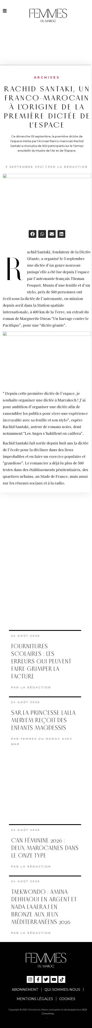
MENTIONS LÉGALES (35, 999)
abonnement (25, 990)
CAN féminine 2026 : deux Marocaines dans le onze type (45, 848)
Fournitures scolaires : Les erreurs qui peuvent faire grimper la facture (41, 661)
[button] (32, 234)
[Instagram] (30, 979)
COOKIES (67, 999)
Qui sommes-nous (62, 990)
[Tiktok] (61, 979)
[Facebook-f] (38, 979)
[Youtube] (53, 979)
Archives (47, 77)
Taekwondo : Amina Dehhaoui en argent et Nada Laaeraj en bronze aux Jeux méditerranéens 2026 (43, 907)
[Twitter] (46, 979)
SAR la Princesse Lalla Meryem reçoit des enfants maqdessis (43, 720)
